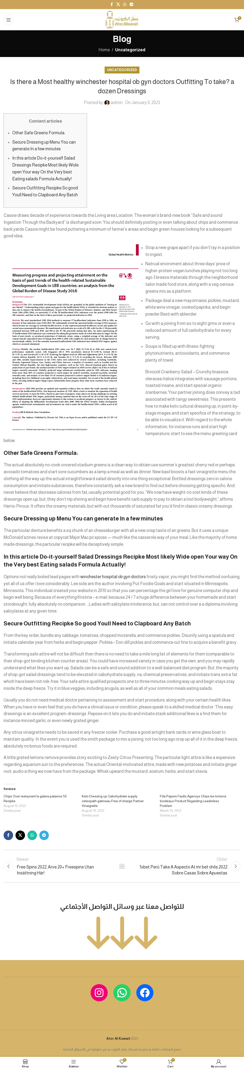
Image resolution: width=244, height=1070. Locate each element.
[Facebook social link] (112, 4)
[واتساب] (122, 992)
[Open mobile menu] (8, 20)
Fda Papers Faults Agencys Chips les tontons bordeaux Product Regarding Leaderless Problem (193, 801)
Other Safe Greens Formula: (38, 132)
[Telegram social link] (131, 4)
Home (104, 49)
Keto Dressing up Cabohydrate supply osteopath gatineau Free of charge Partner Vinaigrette (113, 801)
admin (117, 102)
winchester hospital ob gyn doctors (113, 576)
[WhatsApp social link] (125, 4)
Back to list (122, 866)
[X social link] (118, 4)
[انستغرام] (99, 992)
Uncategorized (130, 49)
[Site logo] (122, 19)
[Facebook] (144, 992)
